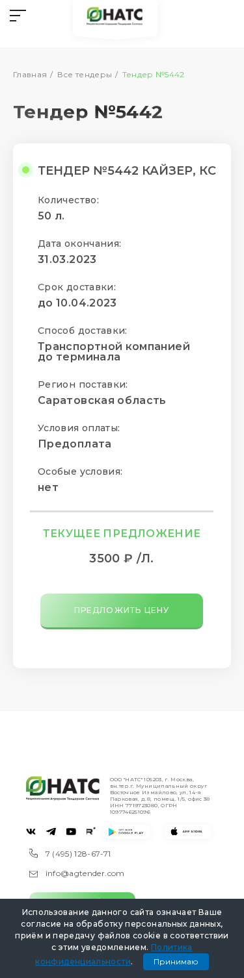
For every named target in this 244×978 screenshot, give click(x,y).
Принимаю (176, 961)
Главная (30, 74)
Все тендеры (85, 74)
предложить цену (122, 610)
